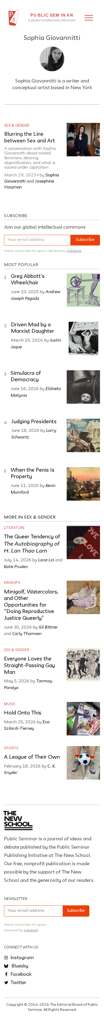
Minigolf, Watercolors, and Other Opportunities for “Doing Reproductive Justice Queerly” (31, 605)
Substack (74, 250)
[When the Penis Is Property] (83, 484)
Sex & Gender (16, 125)
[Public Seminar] (14, 18)
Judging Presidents (34, 421)
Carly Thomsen (27, 633)
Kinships (12, 582)
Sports (11, 748)
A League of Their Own (32, 757)
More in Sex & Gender (29, 517)
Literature (14, 528)
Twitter (17, 983)
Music (10, 704)
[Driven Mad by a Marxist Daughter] (83, 338)
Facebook (20, 974)
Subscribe (85, 240)
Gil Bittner (48, 627)
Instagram (21, 958)
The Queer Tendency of (32, 544)
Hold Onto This (22, 713)
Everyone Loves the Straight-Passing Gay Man (29, 666)
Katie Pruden (16, 566)
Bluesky (19, 966)
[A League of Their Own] (83, 763)
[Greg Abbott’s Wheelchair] (83, 290)
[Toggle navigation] (88, 18)
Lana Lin (46, 559)
